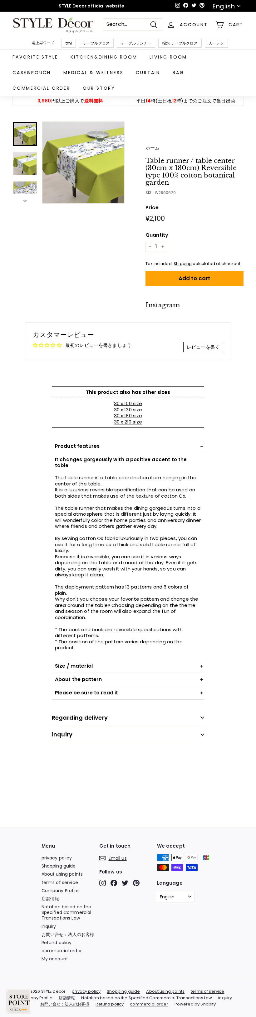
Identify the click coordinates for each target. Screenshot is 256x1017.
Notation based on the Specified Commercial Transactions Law (66, 912)
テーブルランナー (136, 43)
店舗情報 (50, 899)
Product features (77, 446)
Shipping (183, 263)
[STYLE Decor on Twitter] (125, 883)
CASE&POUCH (31, 72)
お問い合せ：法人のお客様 (68, 934)
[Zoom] (83, 162)
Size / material (74, 665)
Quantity (156, 235)
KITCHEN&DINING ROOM (104, 57)
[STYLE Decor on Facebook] (114, 883)
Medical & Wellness (93, 72)
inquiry (62, 734)
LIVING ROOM (168, 57)
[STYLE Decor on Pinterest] (136, 883)
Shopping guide (59, 866)
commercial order (41, 88)
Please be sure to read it (86, 692)
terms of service (60, 882)
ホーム (152, 147)
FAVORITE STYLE (35, 57)
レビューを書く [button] (203, 347)
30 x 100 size (128, 403)
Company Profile (60, 890)
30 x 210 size (128, 422)
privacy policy (57, 858)
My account (55, 959)
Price (152, 208)
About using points (62, 874)
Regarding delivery (80, 717)
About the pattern (78, 679)
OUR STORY (99, 88)
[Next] (24, 199)
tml (69, 43)
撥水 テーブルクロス (180, 43)
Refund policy (57, 942)
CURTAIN (148, 72)
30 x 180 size (128, 415)
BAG (178, 72)
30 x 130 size (128, 409)
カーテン (216, 43)
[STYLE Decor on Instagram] (102, 883)
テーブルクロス (96, 43)
